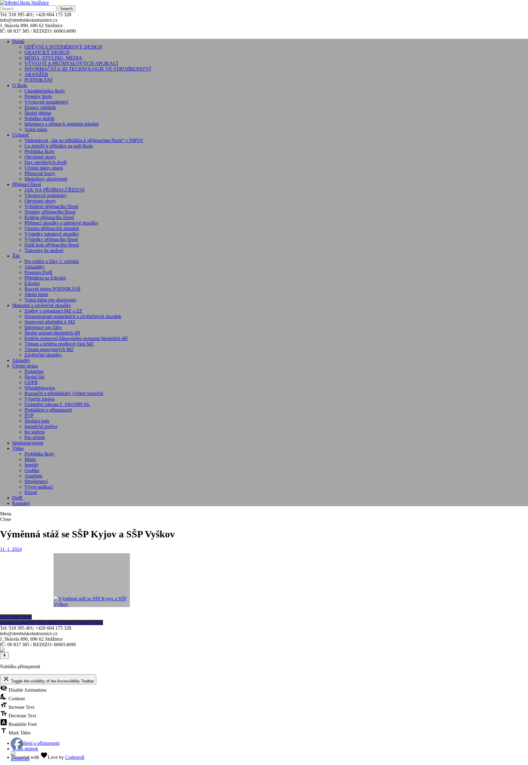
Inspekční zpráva (40, 426)
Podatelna (33, 371)
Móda (30, 459)
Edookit (32, 283)
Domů (18, 41)
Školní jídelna (37, 112)
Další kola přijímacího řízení (51, 244)
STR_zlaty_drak (16, 617)
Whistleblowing (39, 387)
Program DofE (38, 272)
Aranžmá (33, 475)
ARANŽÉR (36, 74)
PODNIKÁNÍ (38, 79)
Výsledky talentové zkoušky (51, 233)
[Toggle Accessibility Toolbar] (4, 655)
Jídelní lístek (36, 294)
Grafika (31, 470)
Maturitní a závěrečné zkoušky (41, 305)
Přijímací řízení (26, 184)
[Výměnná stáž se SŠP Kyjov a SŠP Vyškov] (91, 580)
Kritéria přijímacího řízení (49, 217)
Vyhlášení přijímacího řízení (51, 206)
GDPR (31, 382)
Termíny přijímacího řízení (49, 211)
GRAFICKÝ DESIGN (47, 52)
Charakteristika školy (44, 90)
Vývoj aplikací (38, 486)
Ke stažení (34, 431)
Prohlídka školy (39, 151)
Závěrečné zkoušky (43, 354)
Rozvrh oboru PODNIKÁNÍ (52, 288)
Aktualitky (34, 266)
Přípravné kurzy (39, 173)
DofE (17, 497)
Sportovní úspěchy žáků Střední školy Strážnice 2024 (51, 622)
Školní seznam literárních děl (52, 332)
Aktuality (21, 360)
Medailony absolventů (45, 178)
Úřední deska (25, 365)
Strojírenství (36, 481)
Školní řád (34, 376)
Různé (30, 492)
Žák (16, 255)
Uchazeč (20, 134)
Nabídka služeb (39, 118)
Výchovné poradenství (46, 101)
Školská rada (36, 420)
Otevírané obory (40, 156)
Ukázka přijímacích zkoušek (51, 228)
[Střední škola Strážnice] (24, 2)
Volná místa (35, 129)
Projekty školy (38, 96)
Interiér (31, 464)
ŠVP (29, 415)
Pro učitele (34, 437)
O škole (19, 85)
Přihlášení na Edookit (45, 277)
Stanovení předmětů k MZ (49, 321)
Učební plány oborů (43, 167)
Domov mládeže (40, 107)
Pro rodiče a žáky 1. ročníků (51, 261)
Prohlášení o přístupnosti (48, 409)
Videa (18, 448)
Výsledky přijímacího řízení (51, 239)
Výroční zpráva (39, 398)
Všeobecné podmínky (45, 195)
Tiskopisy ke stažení (43, 250)
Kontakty (21, 503)
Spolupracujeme (27, 442)
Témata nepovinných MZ (49, 349)
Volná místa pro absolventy (50, 299)
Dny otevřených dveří (45, 162)
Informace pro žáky (43, 327)
